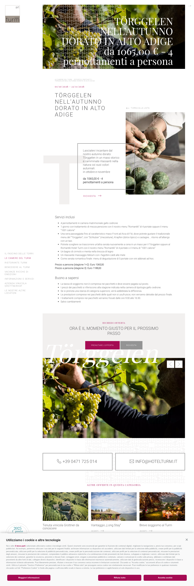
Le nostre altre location (15, 292)
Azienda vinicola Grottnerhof (16, 285)
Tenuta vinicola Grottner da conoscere (61, 527)
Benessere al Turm (17, 267)
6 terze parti (20, 546)
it (190, 6)
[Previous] (170, 364)
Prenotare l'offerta (102, 345)
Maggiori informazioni (28, 577)
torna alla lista (140, 108)
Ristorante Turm (16, 262)
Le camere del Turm (18, 258)
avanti (95, 531)
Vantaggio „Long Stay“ (106, 525)
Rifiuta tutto (120, 577)
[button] (186, 539)
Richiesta (90, 196)
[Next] (178, 364)
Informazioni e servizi (19, 278)
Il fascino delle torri (19, 253)
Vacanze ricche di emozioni (16, 273)
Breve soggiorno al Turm (155, 525)
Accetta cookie (165, 577)
